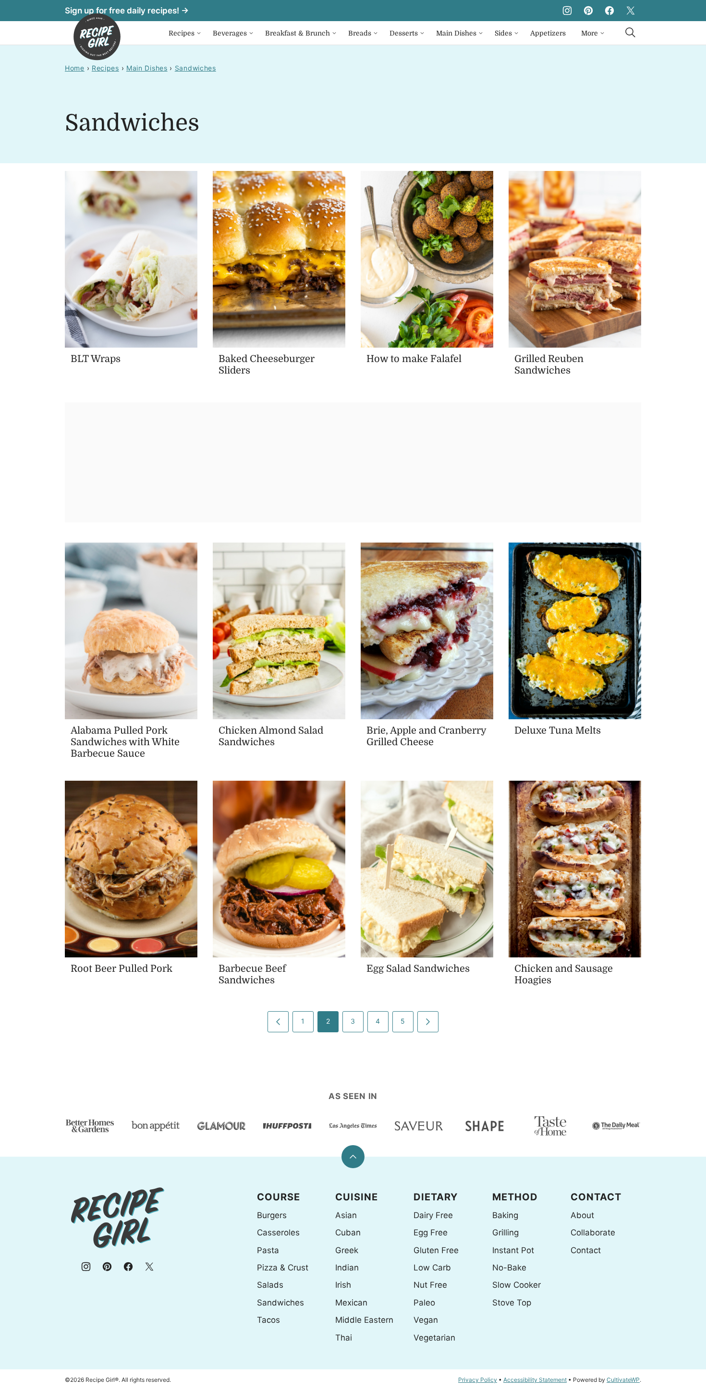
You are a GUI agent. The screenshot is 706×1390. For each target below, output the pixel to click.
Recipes (182, 33)
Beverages (230, 33)
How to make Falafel (414, 358)
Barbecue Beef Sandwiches (252, 974)
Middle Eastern (364, 1320)
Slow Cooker (516, 1285)
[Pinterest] (588, 10)
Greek (346, 1250)
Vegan (426, 1320)
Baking (505, 1215)
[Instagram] (567, 10)
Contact (586, 1250)
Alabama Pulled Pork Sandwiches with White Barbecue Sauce (125, 742)
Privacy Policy (477, 1379)
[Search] (630, 32)
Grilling (505, 1232)
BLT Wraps (96, 358)
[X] (630, 10)
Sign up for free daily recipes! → (127, 10)
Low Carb (432, 1267)
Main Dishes (456, 33)
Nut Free (430, 1285)
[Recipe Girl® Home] (97, 37)
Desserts (404, 33)
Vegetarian (434, 1337)
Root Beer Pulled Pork (121, 968)
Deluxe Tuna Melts (557, 730)
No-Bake (509, 1267)
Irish (343, 1285)
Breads (359, 33)
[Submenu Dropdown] (199, 33)
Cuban (348, 1232)
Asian (346, 1215)
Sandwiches (195, 68)
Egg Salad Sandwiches (418, 968)
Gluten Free (436, 1250)
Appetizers (548, 33)
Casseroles (278, 1232)
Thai (343, 1337)
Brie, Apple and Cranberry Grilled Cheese (426, 736)
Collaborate (593, 1232)
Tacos (268, 1320)
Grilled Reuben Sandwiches (549, 364)
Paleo (424, 1302)
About (582, 1215)
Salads (270, 1285)
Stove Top (511, 1302)
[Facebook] (609, 10)
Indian (347, 1267)
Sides (503, 33)
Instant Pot (513, 1250)
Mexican (351, 1302)
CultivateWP (623, 1379)
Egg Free (431, 1232)
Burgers (272, 1215)
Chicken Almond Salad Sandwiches (271, 736)
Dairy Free (433, 1215)
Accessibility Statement (535, 1379)
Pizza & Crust (282, 1267)
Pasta (268, 1250)
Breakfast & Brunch (297, 33)
